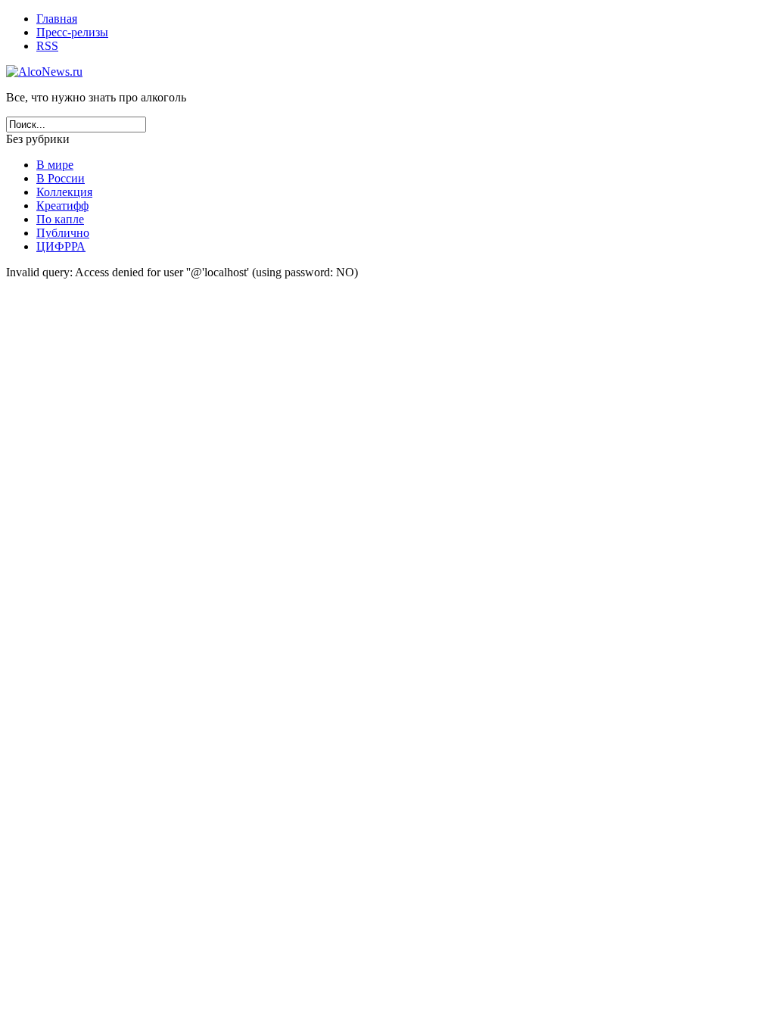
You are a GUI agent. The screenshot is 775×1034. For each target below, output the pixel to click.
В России (60, 178)
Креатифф (62, 205)
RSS (47, 45)
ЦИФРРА (61, 246)
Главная (56, 18)
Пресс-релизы (72, 32)
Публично (62, 232)
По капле (60, 219)
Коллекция (64, 191)
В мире (54, 164)
